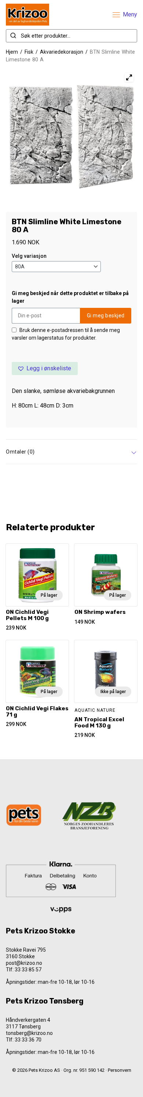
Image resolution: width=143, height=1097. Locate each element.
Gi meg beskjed (106, 315)
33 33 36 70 (28, 1040)
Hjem (12, 52)
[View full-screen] (129, 77)
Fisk (29, 52)
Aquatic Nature (94, 710)
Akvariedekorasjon (61, 52)
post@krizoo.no (24, 963)
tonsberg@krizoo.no (29, 1033)
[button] (45, 368)
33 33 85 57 (28, 969)
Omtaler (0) (20, 452)
